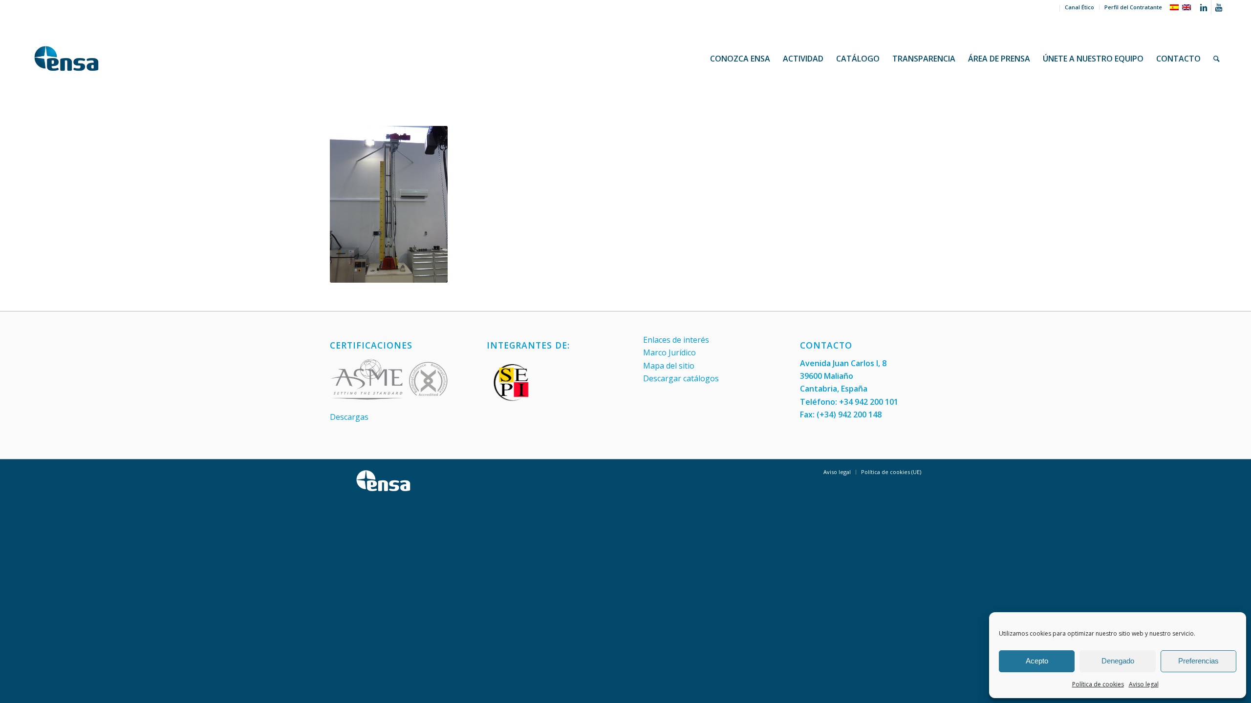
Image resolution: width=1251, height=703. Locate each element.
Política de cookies (1098, 684)
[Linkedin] (1204, 7)
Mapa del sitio (668, 365)
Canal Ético (1079, 7)
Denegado (1117, 661)
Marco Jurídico (669, 352)
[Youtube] (1218, 7)
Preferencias (1198, 661)
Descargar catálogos (681, 378)
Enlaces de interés (676, 339)
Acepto (1037, 661)
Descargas (349, 417)
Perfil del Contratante (1133, 7)
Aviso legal (1144, 684)
